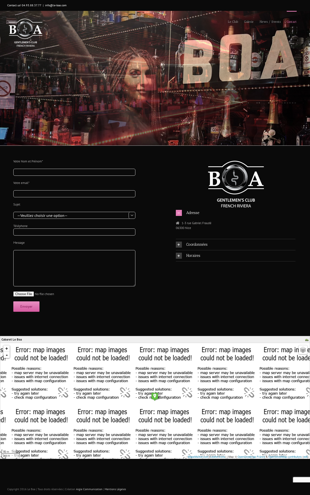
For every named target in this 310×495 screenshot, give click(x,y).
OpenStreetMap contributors (285, 456)
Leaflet (214, 456)
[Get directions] (307, 340)
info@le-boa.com (56, 5)
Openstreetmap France (251, 456)
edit (305, 456)
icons (222, 456)
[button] (235, 212)
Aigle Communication (89, 489)
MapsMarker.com (198, 456)
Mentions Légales (115, 489)
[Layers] (303, 349)
